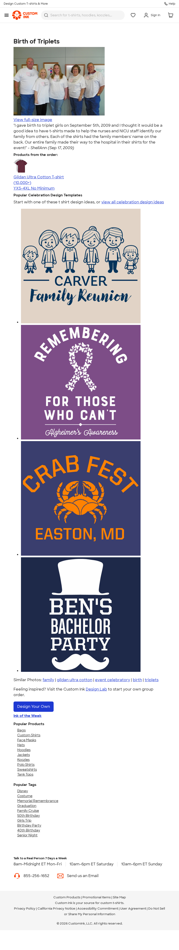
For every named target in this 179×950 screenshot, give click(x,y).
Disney (22, 791)
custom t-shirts (112, 903)
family (48, 679)
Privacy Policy (24, 908)
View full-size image (33, 119)
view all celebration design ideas (132, 202)
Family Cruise (28, 811)
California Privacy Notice (56, 908)
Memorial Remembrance (37, 801)
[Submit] (46, 15)
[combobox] (83, 15)
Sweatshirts (27, 769)
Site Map (119, 897)
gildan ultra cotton (74, 679)
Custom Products (66, 897)
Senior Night (27, 835)
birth (137, 679)
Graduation (26, 806)
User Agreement (133, 908)
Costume (24, 796)
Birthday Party (29, 825)
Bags (21, 730)
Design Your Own (33, 706)
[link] (24, 15)
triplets (151, 679)
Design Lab (96, 689)
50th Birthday (28, 815)
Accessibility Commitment (97, 908)
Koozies (23, 760)
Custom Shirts (28, 735)
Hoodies (24, 750)
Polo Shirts (25, 765)
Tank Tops (25, 774)
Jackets (23, 755)
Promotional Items (97, 897)
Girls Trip (24, 820)
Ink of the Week (27, 715)
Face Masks (26, 740)
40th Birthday (28, 830)
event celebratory (112, 679)
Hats (21, 745)
